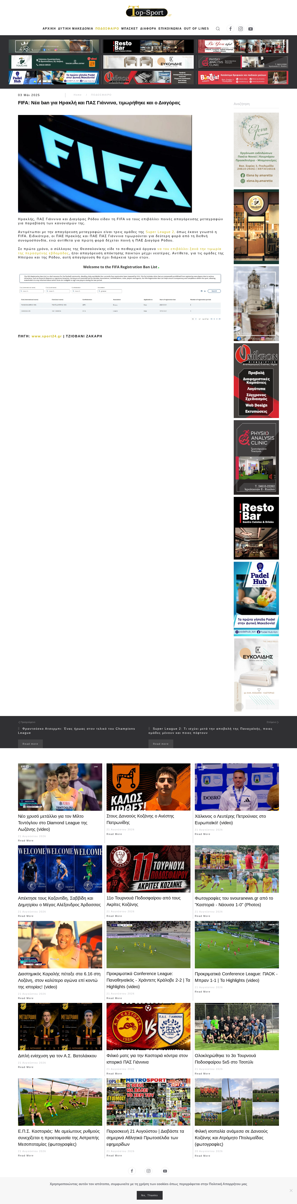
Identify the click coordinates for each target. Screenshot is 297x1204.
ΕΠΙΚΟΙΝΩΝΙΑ (170, 28)
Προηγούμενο (28, 722)
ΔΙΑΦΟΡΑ (148, 28)
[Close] (291, 1190)
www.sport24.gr (47, 336)
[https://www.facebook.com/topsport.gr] (132, 1171)
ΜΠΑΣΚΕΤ (129, 28)
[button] (218, 29)
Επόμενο (271, 722)
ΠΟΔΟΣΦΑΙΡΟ (107, 28)
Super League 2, (160, 232)
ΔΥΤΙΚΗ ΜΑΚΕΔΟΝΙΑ (75, 28)
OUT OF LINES (196, 28)
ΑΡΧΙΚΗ (49, 28)
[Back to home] (148, 11)
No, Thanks (149, 1195)
